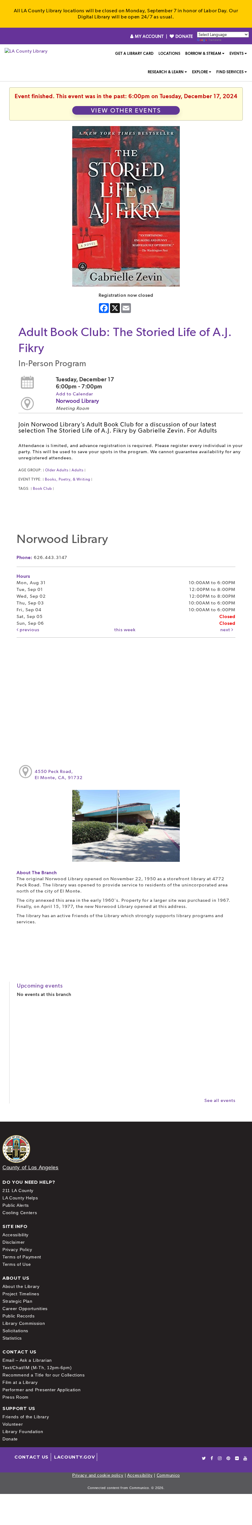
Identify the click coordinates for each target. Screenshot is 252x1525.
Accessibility (15, 1234)
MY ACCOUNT (149, 36)
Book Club (42, 488)
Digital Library (94, 17)
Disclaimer (13, 1242)
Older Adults (57, 470)
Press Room (15, 1397)
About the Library (21, 1286)
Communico (168, 1475)
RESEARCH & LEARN (166, 72)
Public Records (18, 1315)
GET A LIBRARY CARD (134, 53)
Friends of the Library (25, 1416)
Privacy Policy (17, 1249)
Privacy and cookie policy (98, 1475)
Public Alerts (15, 1205)
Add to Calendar (74, 394)
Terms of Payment (21, 1256)
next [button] (225, 629)
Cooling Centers (19, 1212)
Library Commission (23, 1323)
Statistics (12, 1338)
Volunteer (12, 1424)
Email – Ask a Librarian (27, 1360)
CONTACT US (31, 1457)
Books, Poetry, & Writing (67, 479)
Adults (78, 470)
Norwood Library (78, 401)
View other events (126, 110)
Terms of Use (16, 1264)
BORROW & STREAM (203, 53)
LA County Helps (20, 1197)
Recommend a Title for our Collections (43, 1374)
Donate (10, 1438)
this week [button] (125, 629)
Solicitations (15, 1330)
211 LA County (17, 1190)
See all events (219, 1100)
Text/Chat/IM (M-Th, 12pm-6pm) (37, 1367)
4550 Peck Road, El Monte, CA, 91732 (59, 774)
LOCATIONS (169, 53)
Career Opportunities (25, 1308)
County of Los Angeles (30, 1167)
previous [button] (28, 629)
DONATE (183, 36)
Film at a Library (20, 1382)
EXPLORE (200, 72)
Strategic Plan (17, 1301)
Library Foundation (22, 1431)
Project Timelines (20, 1293)
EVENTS (237, 53)
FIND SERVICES (230, 72)
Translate (214, 40)
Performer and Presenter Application (41, 1389)
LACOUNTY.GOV (74, 1457)
